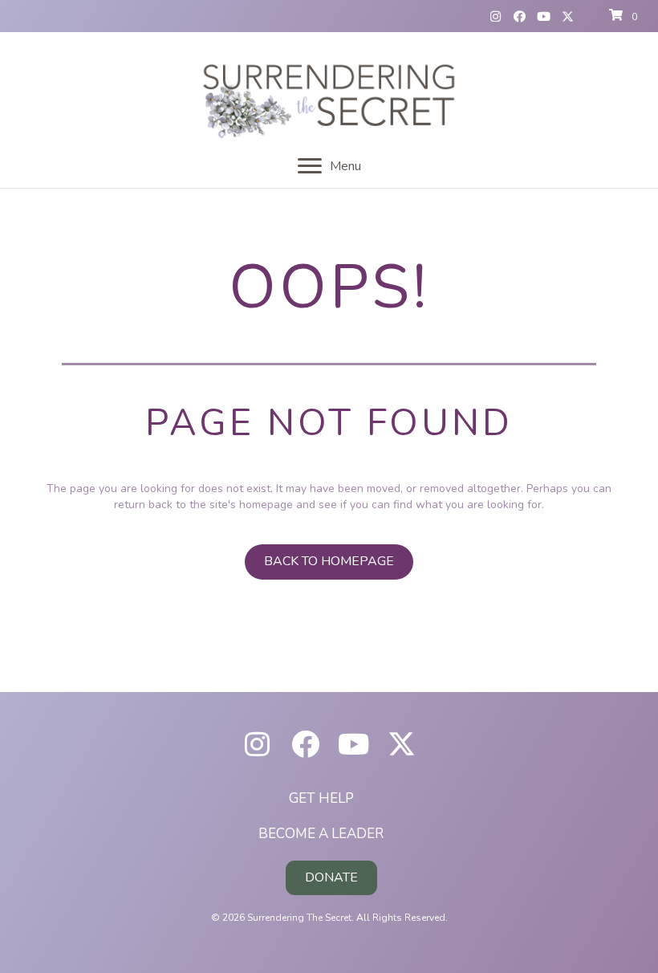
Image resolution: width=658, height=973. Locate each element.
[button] (496, 16)
